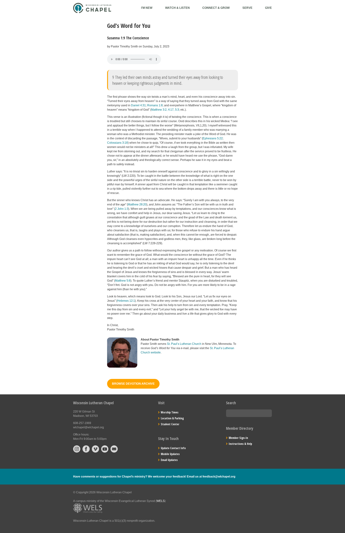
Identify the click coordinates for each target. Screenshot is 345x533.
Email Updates (169, 460)
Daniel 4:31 (138, 105)
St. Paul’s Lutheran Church (184, 343)
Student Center (170, 424)
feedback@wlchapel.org (219, 476)
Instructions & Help (240, 444)
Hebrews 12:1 (126, 300)
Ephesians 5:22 (213, 138)
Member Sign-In (238, 438)
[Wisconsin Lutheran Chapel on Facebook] (86, 451)
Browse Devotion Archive (133, 383)
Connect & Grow (216, 7)
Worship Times (169, 412)
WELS (161, 500)
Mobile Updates (170, 454)
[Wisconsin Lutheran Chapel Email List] (114, 451)
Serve (247, 7)
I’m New (146, 7)
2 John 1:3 (121, 208)
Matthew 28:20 (137, 204)
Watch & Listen (177, 7)
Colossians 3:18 (117, 142)
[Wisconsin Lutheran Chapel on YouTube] (104, 451)
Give (268, 7)
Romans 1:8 (155, 105)
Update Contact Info (173, 448)
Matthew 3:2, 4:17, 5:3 (165, 109)
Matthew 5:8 (122, 280)
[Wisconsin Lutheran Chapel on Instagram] (76, 451)
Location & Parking (172, 418)
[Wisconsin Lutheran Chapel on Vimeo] (95, 451)
